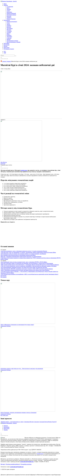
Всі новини (4, 277)
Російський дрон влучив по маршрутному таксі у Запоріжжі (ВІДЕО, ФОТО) (24, 262)
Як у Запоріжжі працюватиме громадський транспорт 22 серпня (21, 256)
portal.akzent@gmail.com (26, 461)
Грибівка (9, 25)
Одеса (8, 23)
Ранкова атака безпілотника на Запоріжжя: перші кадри (18, 255)
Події (8, 8)
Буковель (9, 35)
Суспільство (10, 6)
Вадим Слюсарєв (34, 421)
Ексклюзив (6, 44)
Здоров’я (9, 17)
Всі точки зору (4, 415)
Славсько (9, 38)
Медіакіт (3, 464)
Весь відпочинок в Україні (13, 42)
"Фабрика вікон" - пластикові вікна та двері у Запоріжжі (15, 421)
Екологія (9, 16)
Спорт (8, 10)
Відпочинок (7, 20)
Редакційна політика (26, 464)
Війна (5, 3)
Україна (9, 9)
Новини (6, 5)
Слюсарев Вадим (43, 421)
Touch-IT (54, 421)
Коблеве (9, 27)
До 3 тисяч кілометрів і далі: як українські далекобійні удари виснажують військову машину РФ (28, 266)
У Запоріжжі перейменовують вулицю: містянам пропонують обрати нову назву (25, 270)
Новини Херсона (11, 18)
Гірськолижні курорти (12, 40)
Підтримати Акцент (9, 49)
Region (50, 421)
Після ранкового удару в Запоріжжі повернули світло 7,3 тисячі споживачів (24, 251)
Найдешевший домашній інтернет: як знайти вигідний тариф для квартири (24, 267)
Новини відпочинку (12, 21)
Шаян (8, 33)
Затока (8, 24)
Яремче (9, 39)
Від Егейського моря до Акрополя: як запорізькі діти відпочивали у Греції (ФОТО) (27, 263)
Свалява (9, 32)
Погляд (5, 46)
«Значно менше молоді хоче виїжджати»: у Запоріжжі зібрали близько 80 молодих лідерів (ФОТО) (30, 264)
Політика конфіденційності (13, 464)
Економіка (9, 12)
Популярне (6, 43)
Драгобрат (9, 36)
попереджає (24, 170)
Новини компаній (11, 13)
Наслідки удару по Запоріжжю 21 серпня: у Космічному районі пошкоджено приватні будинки (28, 252)
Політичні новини (11, 14)
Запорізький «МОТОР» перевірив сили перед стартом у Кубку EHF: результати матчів (27, 268)
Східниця (9, 31)
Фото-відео (6, 47)
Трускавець (10, 28)
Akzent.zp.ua (40, 453)
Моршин (9, 29)
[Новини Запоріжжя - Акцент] (9, 1)
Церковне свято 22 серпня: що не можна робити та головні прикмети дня (23, 253)
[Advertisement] (31, 233)
